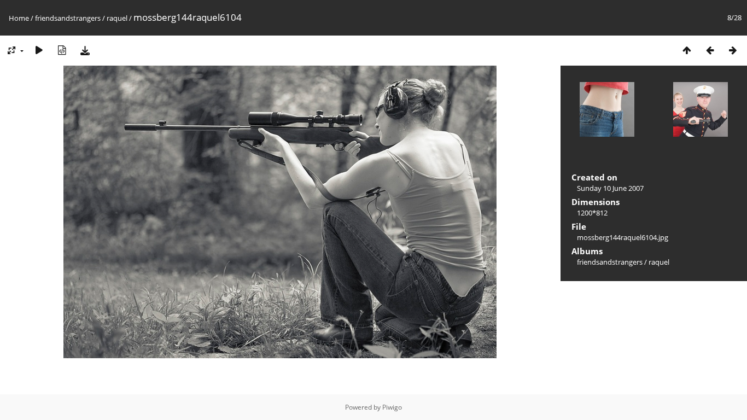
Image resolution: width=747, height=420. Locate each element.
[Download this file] (84, 50)
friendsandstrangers (68, 18)
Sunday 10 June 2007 (610, 188)
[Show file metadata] (61, 50)
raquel (117, 18)
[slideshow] (38, 50)
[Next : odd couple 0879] (732, 50)
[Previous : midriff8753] (709, 50)
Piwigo (392, 407)
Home (19, 18)
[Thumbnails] (686, 50)
